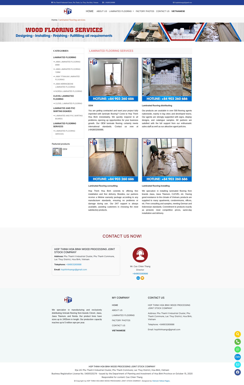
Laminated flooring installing (156, 185)
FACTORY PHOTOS (145, 11)
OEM (65, 149)
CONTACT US (162, 11)
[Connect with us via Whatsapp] (236, 349)
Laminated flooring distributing (157, 105)
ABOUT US (102, 11)
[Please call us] (236, 342)
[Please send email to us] (236, 365)
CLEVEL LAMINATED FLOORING (63, 97)
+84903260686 (73, 264)
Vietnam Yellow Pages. (161, 381)
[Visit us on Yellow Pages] (236, 334)
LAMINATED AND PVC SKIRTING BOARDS (64, 109)
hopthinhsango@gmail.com (74, 269)
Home (54, 20)
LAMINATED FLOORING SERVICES (64, 125)
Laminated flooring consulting (103, 185)
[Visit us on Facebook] (236, 372)
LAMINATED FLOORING (120, 11)
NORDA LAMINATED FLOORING (68, 91)
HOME (90, 11)
